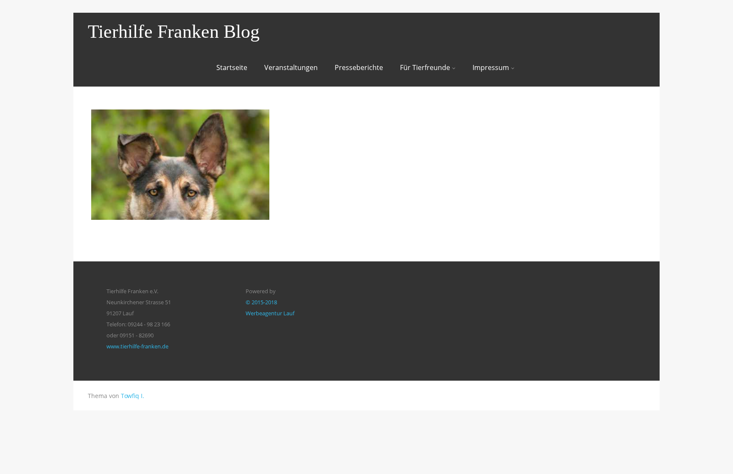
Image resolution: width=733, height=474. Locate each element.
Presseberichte (359, 67)
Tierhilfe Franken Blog (174, 31)
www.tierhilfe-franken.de (137, 346)
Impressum (491, 67)
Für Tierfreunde (425, 67)
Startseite (231, 67)
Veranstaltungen (291, 67)
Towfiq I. (132, 396)
